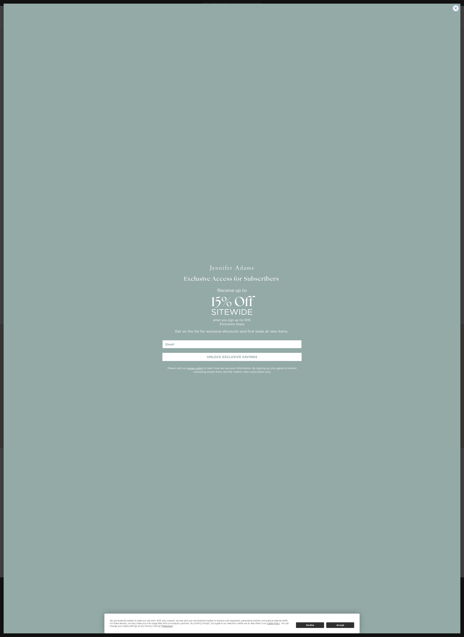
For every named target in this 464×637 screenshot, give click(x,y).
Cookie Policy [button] (273, 623)
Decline (310, 625)
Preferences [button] (167, 626)
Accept (340, 625)
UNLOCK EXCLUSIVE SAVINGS (232, 357)
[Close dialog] (456, 8)
